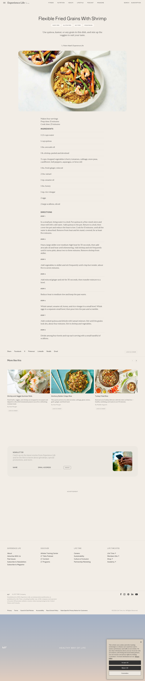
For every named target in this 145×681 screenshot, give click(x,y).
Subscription (136, 2)
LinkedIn (41, 351)
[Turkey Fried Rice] (116, 388)
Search (126, 2)
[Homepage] (18, 3)
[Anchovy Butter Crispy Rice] (72, 388)
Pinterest (31, 351)
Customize (125, 673)
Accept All (125, 662)
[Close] (141, 642)
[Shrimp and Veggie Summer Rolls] (28, 389)
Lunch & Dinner (131, 352)
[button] (4, 3)
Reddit (49, 351)
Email (56, 351)
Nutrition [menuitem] (61, 2)
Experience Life (78, 46)
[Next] (136, 360)
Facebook (17, 351)
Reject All (125, 668)
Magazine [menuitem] (100, 2)
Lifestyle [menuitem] (80, 2)
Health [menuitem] (70, 2)
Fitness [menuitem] (51, 2)
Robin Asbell (67, 46)
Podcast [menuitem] (90, 2)
